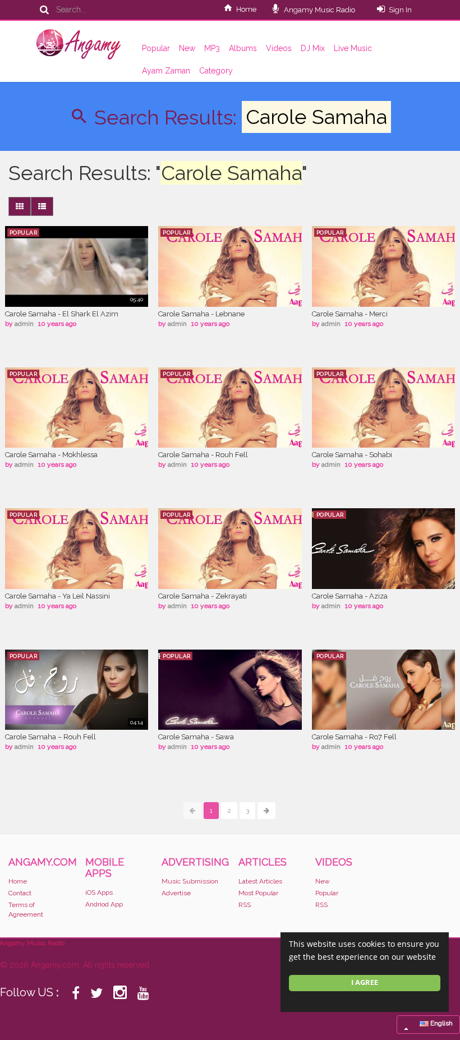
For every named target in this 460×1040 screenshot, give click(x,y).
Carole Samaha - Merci (350, 314)
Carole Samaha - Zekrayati (202, 596)
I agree (364, 982)
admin (24, 324)
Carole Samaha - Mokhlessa (51, 454)
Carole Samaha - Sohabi (352, 454)
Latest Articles (260, 881)
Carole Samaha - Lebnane (201, 314)
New (187, 48)
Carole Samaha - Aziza (350, 596)
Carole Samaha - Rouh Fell (203, 454)
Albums (243, 48)
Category (216, 70)
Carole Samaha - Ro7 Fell (354, 737)
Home (246, 9)
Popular (156, 48)
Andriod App (104, 904)
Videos (279, 48)
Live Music (353, 48)
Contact (19, 893)
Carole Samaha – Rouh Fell (50, 737)
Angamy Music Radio (318, 10)
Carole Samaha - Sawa (196, 737)
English (441, 1023)
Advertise (176, 893)
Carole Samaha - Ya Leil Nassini (57, 596)
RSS (244, 905)
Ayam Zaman (166, 70)
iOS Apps (99, 892)
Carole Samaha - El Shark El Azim (61, 314)
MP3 (212, 48)
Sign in (400, 10)
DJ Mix (313, 48)
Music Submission (190, 881)
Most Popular (258, 893)
